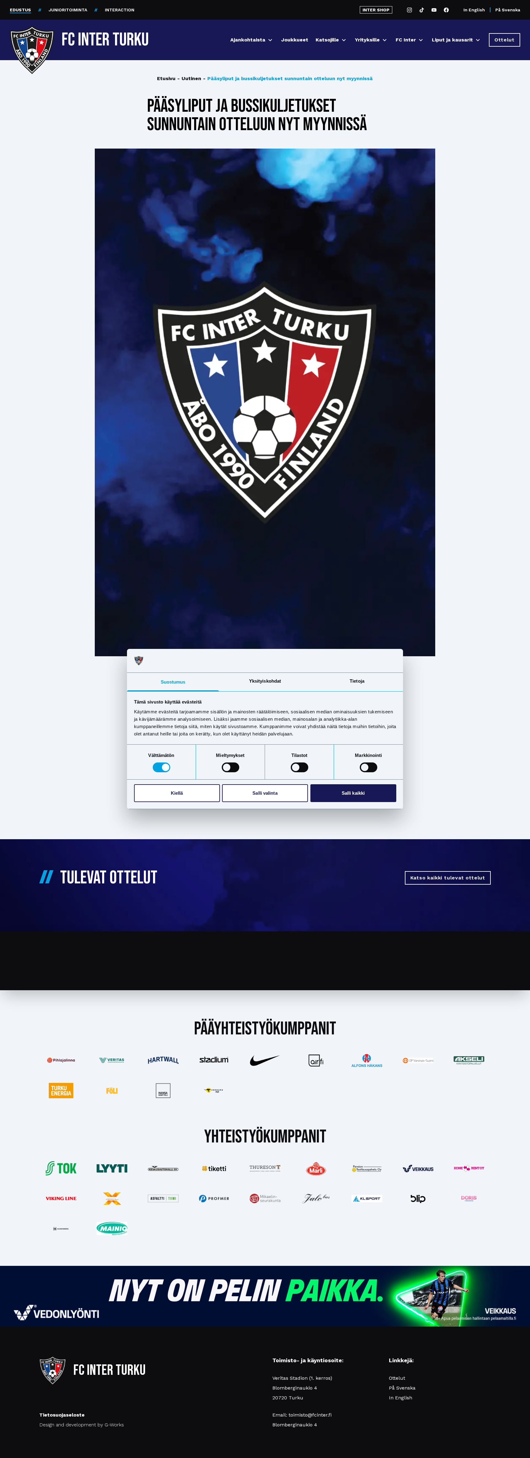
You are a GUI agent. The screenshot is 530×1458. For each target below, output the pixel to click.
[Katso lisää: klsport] (367, 1198)
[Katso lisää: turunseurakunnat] (265, 1198)
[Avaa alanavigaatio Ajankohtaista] (270, 40)
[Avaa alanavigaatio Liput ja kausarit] (478, 40)
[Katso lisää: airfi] (316, 1060)
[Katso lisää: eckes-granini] (316, 1168)
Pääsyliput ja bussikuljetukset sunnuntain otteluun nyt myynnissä (288, 78)
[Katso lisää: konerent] (469, 1168)
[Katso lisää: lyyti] (112, 1168)
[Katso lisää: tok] (61, 1168)
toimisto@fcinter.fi (310, 1415)
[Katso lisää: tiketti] (214, 1168)
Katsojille (327, 40)
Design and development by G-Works (81, 1425)
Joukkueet (294, 40)
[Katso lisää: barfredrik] (469, 1198)
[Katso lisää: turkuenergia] (61, 1090)
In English (474, 9)
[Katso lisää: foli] (112, 1090)
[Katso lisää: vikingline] (61, 1198)
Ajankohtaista (247, 40)
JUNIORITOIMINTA (68, 9)
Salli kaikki (353, 793)
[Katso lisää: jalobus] (316, 1198)
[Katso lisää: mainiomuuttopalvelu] (112, 1228)
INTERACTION (119, 9)
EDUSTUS (20, 9)
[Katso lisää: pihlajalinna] (61, 1060)
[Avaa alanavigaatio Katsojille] (344, 40)
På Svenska (507, 9)
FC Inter (406, 40)
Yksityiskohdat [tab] (265, 681)
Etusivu (166, 78)
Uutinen (189, 78)
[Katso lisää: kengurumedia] (214, 1090)
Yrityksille (367, 40)
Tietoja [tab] (357, 681)
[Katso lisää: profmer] (214, 1198)
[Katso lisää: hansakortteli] (163, 1090)
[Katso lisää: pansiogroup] (367, 1168)
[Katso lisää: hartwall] (163, 1060)
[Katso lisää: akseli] (469, 1060)
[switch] (230, 767)
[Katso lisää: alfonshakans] (367, 1060)
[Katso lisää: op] (418, 1060)
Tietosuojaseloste (62, 1415)
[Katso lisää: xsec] (112, 1198)
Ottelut (397, 1378)
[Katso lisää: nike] (265, 1060)
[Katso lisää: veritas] (112, 1060)
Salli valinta (264, 793)
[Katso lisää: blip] (418, 1198)
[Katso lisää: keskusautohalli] (163, 1168)
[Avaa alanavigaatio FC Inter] (420, 40)
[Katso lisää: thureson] (265, 1168)
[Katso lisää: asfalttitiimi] (163, 1198)
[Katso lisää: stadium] (214, 1060)
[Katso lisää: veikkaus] (418, 1168)
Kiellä (177, 793)
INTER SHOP (376, 9)
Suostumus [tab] (173, 681)
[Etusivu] (32, 37)
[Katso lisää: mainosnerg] (61, 1228)
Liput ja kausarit (452, 40)
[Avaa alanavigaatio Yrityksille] (384, 40)
